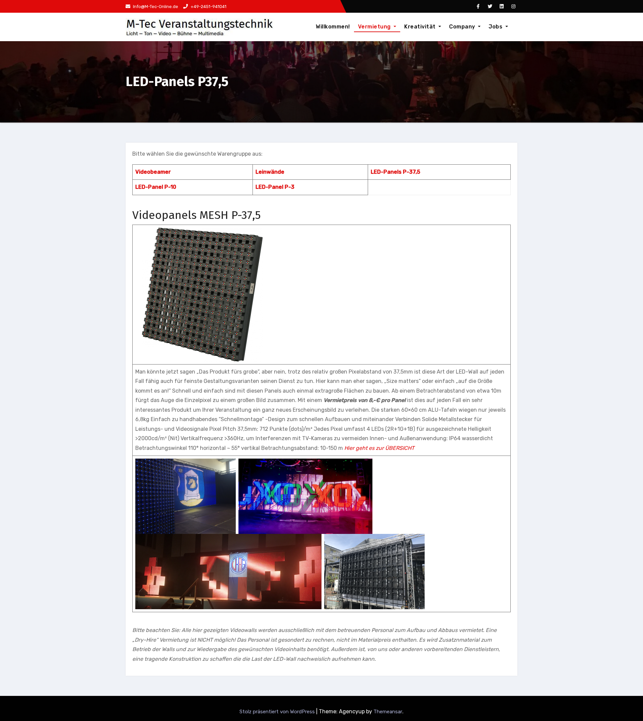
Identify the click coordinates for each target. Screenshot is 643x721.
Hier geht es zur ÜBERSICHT (379, 448)
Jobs (496, 26)
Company (463, 26)
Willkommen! (333, 26)
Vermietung (375, 26)
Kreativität (420, 26)
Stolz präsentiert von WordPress (277, 712)
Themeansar (387, 712)
